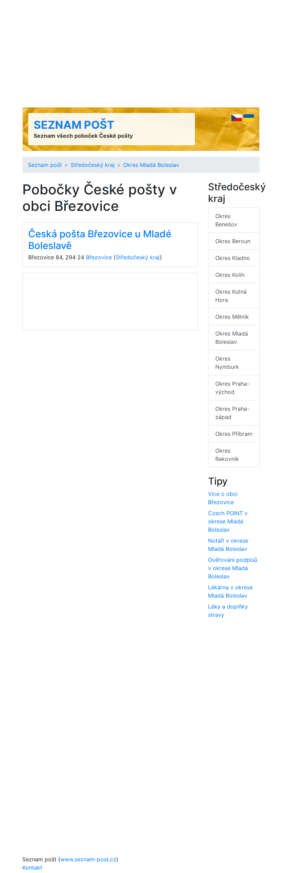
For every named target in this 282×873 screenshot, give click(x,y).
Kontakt (32, 867)
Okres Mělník (232, 316)
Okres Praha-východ (232, 387)
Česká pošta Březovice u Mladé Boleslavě (99, 239)
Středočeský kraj (92, 164)
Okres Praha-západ (232, 412)
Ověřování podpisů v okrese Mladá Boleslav (232, 568)
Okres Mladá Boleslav (151, 164)
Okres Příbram (233, 433)
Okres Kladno (232, 257)
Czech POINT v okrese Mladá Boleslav (228, 521)
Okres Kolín (230, 274)
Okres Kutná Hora (231, 295)
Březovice (99, 257)
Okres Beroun (232, 241)
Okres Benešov (226, 220)
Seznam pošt (74, 125)
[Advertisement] (141, 53)
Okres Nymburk (227, 362)
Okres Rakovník (227, 454)
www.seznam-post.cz (88, 859)
